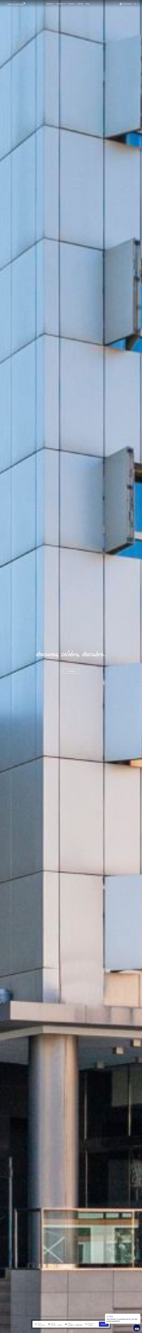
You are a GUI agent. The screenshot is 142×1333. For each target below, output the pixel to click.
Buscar (103, 1324)
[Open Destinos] (64, 4)
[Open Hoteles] (53, 4)
